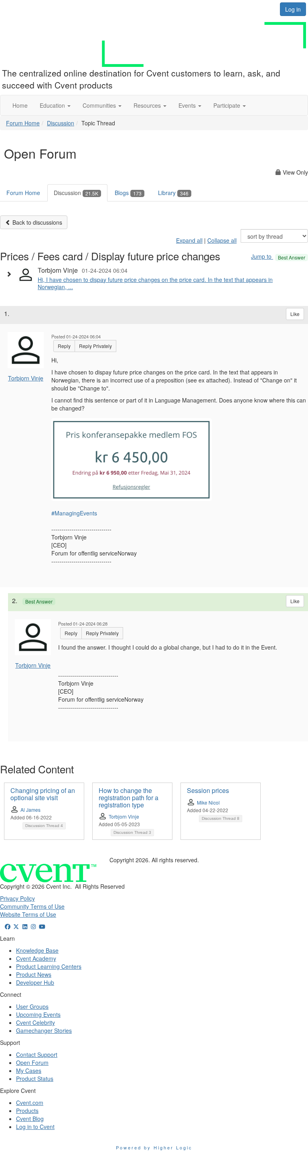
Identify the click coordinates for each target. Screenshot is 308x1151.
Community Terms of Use (32, 906)
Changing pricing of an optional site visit (42, 794)
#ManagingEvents (74, 513)
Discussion (60, 123)
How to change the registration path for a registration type (128, 797)
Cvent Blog (30, 1119)
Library (173, 193)
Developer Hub (35, 982)
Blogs (128, 193)
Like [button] (295, 313)
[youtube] (42, 926)
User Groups (32, 1006)
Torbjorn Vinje (25, 378)
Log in (293, 9)
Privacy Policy (17, 898)
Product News (33, 974)
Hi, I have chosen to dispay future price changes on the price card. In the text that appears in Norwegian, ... (155, 283)
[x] (16, 926)
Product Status (34, 1079)
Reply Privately (95, 345)
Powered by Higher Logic (154, 1147)
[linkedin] (24, 926)
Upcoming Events (38, 1014)
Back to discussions (36, 222)
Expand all (189, 240)
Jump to (278, 256)
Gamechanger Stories (44, 1030)
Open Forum (32, 1062)
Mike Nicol (208, 802)
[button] (55, 105)
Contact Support (36, 1054)
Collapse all (222, 240)
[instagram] (33, 926)
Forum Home (23, 123)
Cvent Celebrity (35, 1022)
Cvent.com (29, 1103)
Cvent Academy (36, 958)
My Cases (28, 1070)
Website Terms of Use (28, 914)
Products (27, 1111)
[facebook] (7, 926)
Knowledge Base (37, 950)
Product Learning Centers (48, 966)
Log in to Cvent (35, 1127)
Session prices (208, 790)
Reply (64, 345)
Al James (30, 809)
